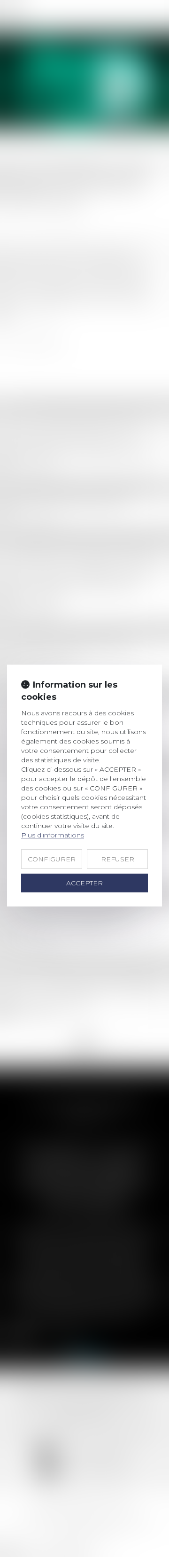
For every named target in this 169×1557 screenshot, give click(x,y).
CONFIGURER (52, 859)
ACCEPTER (84, 883)
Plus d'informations (52, 835)
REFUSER (117, 859)
